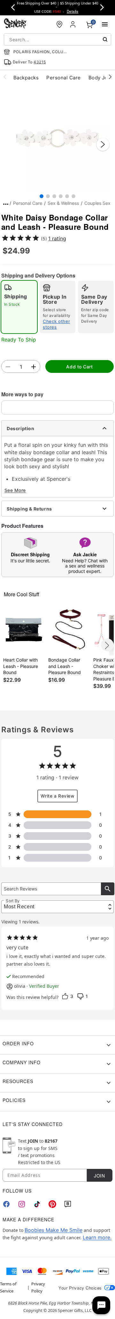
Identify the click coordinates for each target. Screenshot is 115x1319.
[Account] (73, 24)
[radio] (19, 307)
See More (15, 490)
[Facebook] (6, 1204)
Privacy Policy (38, 1287)
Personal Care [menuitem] (63, 78)
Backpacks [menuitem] (26, 78)
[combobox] (57, 39)
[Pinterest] (52, 1204)
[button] (57, 137)
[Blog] (68, 1204)
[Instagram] (22, 1204)
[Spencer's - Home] (15, 24)
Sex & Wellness (63, 203)
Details (72, 11)
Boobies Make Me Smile (53, 1230)
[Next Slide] (102, 144)
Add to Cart (79, 366)
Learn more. (97, 1237)
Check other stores (56, 324)
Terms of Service (8, 1287)
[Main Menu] (104, 24)
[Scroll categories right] (110, 76)
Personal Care (27, 203)
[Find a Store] (59, 24)
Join (99, 1175)
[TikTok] (37, 1204)
